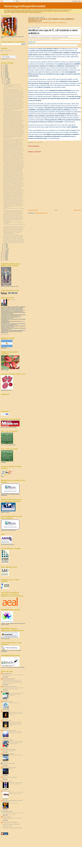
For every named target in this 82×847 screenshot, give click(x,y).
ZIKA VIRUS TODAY (7, 221)
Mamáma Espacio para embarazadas (11, 824)
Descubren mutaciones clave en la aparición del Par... (13, 149)
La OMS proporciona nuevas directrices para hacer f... (13, 120)
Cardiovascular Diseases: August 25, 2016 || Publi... (13, 236)
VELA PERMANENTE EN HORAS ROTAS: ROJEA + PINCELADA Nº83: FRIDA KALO (16, 713)
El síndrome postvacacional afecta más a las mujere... (13, 104)
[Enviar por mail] (34, 41)
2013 (3, 254)
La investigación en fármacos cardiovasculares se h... (13, 142)
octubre (5, 81)
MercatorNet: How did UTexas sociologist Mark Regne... (14, 133)
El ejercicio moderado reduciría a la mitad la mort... (13, 152)
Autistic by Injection (7, 781)
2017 (3, 76)
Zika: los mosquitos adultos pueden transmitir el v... (13, 155)
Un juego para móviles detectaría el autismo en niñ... (13, 148)
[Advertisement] (40, 198)
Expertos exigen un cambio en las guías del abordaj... (13, 167)
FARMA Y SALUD (7, 816)
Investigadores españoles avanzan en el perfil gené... (13, 100)
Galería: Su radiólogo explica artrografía (11, 90)
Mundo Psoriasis (6, 791)
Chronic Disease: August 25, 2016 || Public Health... (13, 235)
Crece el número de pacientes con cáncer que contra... (14, 131)
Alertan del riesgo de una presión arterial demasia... (13, 105)
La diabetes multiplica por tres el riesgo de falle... (12, 99)
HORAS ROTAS (6, 711)
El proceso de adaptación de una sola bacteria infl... (13, 98)
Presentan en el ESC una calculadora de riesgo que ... (13, 132)
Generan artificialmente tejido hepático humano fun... (13, 145)
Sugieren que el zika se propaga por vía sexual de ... (13, 182)
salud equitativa (12, 299)
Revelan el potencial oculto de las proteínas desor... (13, 122)
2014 (3, 253)
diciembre (5, 78)
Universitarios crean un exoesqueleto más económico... (14, 183)
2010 (3, 258)
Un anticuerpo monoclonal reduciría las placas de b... (13, 107)
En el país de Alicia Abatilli (9, 763)
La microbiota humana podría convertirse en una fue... (13, 162)
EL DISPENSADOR (7, 673)
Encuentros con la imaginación (10, 777)
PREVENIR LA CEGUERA (8, 753)
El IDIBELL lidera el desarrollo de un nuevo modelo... (13, 173)
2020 (3, 72)
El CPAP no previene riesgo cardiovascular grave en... (13, 114)
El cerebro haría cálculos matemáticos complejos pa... (13, 200)
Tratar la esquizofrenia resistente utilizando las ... (12, 188)
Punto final (5, 778)
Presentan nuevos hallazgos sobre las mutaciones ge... (14, 126)
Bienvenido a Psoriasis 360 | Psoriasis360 (12, 827)
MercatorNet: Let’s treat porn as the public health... (13, 213)
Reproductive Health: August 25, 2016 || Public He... (13, 228)
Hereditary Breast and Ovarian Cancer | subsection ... (13, 240)
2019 (3, 73)
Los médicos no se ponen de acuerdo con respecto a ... (14, 93)
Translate (12, 58)
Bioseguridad (6, 691)
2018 (3, 75)
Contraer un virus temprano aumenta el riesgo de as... (13, 135)
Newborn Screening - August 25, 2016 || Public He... (13, 231)
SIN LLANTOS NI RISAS (13, 803)
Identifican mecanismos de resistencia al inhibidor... (13, 143)
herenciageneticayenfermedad (24, 6)
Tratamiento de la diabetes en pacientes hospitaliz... (13, 216)
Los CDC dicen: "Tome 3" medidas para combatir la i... (13, 154)
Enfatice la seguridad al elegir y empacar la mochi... (13, 176)
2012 (3, 256)
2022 (3, 69)
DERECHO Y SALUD (7, 701)
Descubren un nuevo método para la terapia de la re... (13, 189)
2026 (3, 64)
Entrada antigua (77, 210)
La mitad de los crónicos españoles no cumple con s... (13, 150)
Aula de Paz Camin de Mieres (9, 730)
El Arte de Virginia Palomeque (9, 767)
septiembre (5, 82)
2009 (3, 259)
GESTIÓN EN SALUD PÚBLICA (10, 686)
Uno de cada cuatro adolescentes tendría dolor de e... (13, 118)
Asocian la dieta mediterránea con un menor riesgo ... (13, 196)
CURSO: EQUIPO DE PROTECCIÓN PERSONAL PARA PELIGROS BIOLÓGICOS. (16, 694)
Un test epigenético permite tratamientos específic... (13, 211)
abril (4, 247)
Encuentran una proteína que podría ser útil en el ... (13, 140)
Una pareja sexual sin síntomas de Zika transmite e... (13, 91)
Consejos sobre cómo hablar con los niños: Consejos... (14, 242)
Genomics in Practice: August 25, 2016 (10, 234)
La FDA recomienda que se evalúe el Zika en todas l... (13, 92)
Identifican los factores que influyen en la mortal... (12, 115)
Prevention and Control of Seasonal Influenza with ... (13, 218)
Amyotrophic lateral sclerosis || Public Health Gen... (13, 219)
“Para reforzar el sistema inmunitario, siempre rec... (13, 210)
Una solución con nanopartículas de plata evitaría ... (13, 121)
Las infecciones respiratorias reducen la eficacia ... (13, 113)
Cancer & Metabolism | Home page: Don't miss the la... (13, 177)
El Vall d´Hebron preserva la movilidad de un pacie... (13, 159)
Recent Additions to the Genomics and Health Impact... (13, 239)
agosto (4, 83)
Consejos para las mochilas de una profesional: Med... (13, 96)
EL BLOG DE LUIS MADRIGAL (9, 749)
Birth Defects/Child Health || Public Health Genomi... (13, 237)
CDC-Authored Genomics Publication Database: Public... (14, 241)
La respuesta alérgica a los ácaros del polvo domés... (13, 193)
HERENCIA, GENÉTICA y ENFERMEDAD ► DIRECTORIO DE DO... (12, 85)
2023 (3, 68)
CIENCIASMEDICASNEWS (9, 678)
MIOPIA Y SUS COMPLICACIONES (16, 755)
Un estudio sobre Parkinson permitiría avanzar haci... (13, 201)
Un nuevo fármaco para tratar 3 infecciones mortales (13, 127)
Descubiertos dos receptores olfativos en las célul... (13, 172)
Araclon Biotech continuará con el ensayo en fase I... (13, 161)
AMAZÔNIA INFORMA (8, 811)
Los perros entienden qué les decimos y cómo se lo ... (13, 106)
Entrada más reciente (33, 210)
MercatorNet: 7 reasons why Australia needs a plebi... (13, 156)
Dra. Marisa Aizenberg (8, 740)
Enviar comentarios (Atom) (41, 213)
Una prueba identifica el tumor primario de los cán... (13, 203)
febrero (4, 249)
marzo (4, 248)
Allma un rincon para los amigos (10, 822)
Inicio (56, 210)
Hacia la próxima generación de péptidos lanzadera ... (13, 212)
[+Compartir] (41, 42)
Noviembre (5, 764)
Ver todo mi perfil (4, 334)
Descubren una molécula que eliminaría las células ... (13, 202)
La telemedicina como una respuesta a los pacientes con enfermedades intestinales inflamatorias (16, 742)
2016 (3, 77)
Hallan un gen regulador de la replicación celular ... (13, 170)
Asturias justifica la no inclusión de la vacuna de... (12, 195)
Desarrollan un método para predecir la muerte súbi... (13, 180)
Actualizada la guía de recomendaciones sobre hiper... (13, 97)
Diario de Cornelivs (7, 720)
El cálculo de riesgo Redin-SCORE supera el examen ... (14, 103)
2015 (3, 252)
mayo (4, 246)
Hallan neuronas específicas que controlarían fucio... (13, 147)
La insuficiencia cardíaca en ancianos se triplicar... (13, 197)
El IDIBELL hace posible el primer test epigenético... (13, 168)
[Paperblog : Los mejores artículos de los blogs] (5, 415)
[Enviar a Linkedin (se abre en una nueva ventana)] (30, 43)
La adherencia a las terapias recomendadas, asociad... (14, 166)
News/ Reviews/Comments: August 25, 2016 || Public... (14, 227)
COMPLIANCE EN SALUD (14, 702)
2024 (3, 67)
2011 (3, 257)
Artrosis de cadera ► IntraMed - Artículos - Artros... (13, 217)
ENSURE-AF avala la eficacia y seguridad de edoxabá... (14, 125)
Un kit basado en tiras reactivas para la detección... (13, 128)
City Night (11, 768)
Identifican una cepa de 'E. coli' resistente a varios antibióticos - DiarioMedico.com (47, 22)
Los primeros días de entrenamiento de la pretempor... (13, 157)
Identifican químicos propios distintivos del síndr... (12, 146)
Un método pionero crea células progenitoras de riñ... (13, 175)
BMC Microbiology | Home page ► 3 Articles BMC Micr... (14, 186)
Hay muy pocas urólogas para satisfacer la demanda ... (14, 139)
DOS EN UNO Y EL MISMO (8, 750)
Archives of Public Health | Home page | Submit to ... (13, 134)
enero (4, 250)
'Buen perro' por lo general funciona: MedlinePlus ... (13, 94)
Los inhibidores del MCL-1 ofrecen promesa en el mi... (13, 163)
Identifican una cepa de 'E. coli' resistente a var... (12, 141)
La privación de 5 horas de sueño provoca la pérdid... (13, 179)
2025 (3, 66)
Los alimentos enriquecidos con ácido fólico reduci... (13, 153)
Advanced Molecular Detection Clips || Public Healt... (13, 226)
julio (4, 243)
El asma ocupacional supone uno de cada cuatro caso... (14, 160)
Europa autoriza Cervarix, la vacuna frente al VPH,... (13, 174)
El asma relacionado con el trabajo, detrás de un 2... (13, 199)
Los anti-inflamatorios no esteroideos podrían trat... (13, 169)
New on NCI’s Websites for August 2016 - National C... (13, 89)
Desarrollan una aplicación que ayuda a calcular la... (13, 124)
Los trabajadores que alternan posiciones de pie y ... (13, 119)
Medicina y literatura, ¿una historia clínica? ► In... (13, 215)
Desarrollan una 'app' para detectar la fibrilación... (12, 187)
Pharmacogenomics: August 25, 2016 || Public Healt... (13, 229)
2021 (3, 71)
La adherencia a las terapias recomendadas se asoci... (14, 190)
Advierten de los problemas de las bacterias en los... (13, 192)
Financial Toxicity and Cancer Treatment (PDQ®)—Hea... (14, 204)
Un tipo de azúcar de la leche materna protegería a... (13, 194)
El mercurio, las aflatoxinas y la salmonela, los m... (13, 181)
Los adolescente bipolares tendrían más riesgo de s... (13, 112)
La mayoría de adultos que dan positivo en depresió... (13, 111)
